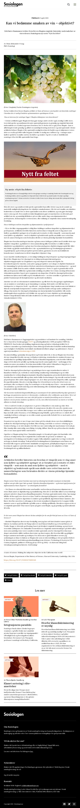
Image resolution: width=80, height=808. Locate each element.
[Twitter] (69, 804)
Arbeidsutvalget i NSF (27, 351)
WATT (30, 342)
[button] (11, 575)
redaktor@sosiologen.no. (43, 748)
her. (31, 751)
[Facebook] (64, 804)
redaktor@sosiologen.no (30, 785)
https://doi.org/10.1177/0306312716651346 (20, 560)
